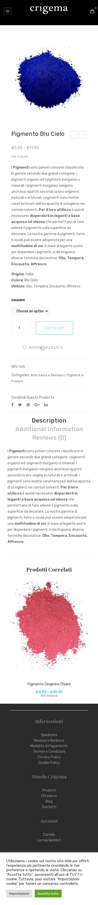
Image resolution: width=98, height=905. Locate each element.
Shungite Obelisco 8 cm (83, 135)
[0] (92, 11)
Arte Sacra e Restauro (48, 375)
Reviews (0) (49, 438)
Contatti (49, 807)
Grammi (18, 300)
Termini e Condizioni (49, 751)
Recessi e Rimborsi (49, 740)
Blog (49, 801)
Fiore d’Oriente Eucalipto (74, 135)
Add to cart (54, 328)
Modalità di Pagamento (49, 746)
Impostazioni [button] (19, 893)
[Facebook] (12, 404)
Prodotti (49, 790)
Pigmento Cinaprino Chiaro (49, 684)
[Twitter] (20, 404)
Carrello (49, 835)
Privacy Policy (49, 757)
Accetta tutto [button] (48, 893)
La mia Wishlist (49, 840)
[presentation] (9, 638)
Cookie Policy (49, 763)
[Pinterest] (28, 404)
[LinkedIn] (46, 404)
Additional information (49, 429)
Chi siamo (49, 796)
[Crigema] (49, 8)
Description (49, 421)
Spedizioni (49, 735)
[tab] (49, 421)
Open (7, 11)
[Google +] (37, 404)
